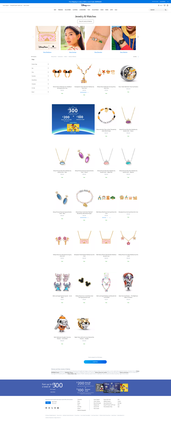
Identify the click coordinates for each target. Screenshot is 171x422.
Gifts (111, 9)
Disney (78, 403)
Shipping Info (96, 404)
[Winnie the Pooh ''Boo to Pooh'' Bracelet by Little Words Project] (106, 116)
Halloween (68, 9)
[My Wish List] (164, 5)
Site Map (119, 403)
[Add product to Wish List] (72, 62)
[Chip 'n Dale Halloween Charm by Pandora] (128, 73)
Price (33, 72)
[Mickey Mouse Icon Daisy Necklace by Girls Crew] (128, 241)
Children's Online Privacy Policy (104, 415)
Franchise (34, 76)
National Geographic (81, 410)
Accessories (82, 9)
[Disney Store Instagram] (49, 408)
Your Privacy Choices (94, 415)
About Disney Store (108, 403)
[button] (33, 36)
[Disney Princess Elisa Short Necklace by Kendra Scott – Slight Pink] (106, 157)
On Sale (33, 88)
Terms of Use (59, 415)
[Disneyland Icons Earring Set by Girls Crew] (128, 198)
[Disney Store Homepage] (85, 5)
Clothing (75, 9)
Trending (60, 9)
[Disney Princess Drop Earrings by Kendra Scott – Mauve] (84, 157)
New (55, 9)
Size (32, 68)
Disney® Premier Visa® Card (16, 5)
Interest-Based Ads (120, 415)
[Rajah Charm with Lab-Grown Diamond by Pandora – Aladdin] (84, 323)
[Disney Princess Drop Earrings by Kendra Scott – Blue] (62, 198)
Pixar (78, 404)
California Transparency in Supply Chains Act (53, 417)
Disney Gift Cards (107, 399)
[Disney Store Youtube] (58, 408)
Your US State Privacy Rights (85, 415)
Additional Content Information (68, 415)
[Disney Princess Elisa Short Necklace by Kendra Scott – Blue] (62, 157)
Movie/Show (34, 80)
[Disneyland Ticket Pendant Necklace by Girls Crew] (84, 241)
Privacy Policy (54, 403)
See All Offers (162, 1)
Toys (89, 9)
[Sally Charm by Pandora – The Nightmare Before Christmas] (128, 282)
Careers (119, 401)
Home (102, 9)
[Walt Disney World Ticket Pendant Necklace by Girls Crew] (106, 241)
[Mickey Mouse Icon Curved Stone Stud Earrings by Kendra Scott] (84, 282)
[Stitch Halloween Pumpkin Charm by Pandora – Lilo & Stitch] (62, 323)
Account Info (96, 406)
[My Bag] (167, 5)
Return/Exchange (97, 403)
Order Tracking (97, 401)
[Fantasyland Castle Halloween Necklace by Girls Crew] (84, 73)
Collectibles (95, 9)
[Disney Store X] (52, 408)
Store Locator (26, 5)
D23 (118, 399)
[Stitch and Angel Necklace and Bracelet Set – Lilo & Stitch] (106, 282)
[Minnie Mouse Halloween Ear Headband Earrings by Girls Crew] (62, 73)
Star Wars (79, 406)
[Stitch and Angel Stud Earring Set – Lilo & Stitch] (62, 282)
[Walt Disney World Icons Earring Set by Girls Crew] (106, 198)
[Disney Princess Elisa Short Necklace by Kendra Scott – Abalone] (128, 157)
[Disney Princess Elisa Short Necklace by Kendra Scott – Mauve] (128, 116)
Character (34, 84)
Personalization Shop (108, 406)
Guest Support (6, 5)
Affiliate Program (107, 401)
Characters (79, 399)
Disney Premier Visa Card (109, 404)
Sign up (48, 402)
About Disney (113, 415)
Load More (95, 361)
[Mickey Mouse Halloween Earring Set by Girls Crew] (106, 73)
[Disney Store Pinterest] (55, 408)
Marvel (78, 408)
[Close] (167, 2)
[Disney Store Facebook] (46, 408)
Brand (33, 92)
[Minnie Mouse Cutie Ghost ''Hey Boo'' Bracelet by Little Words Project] (84, 198)
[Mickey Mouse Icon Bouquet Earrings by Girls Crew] (62, 241)
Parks (106, 9)
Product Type (34, 64)
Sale (116, 9)
